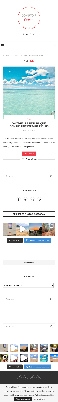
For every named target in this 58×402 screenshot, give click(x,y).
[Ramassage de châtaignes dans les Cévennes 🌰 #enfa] (54, 348)
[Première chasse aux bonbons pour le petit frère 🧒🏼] (4, 358)
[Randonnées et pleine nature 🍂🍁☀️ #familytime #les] (48, 229)
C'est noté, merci (23, 399)
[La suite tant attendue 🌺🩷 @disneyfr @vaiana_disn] (9, 229)
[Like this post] (23, 159)
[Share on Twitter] (29, 159)
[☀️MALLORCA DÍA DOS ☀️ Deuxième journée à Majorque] (44, 358)
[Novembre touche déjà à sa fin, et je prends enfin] (22, 229)
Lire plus (28, 154)
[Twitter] (27, 34)
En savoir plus (39, 399)
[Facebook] (23, 34)
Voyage (29, 119)
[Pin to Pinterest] (32, 159)
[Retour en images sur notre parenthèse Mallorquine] (14, 358)
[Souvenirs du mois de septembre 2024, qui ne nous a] (24, 358)
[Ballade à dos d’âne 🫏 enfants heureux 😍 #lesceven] (44, 348)
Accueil (6, 55)
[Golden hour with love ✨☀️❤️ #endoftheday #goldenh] (35, 229)
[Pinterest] (34, 34)
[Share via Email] (35, 159)
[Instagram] (30, 34)
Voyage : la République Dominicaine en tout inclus (29, 125)
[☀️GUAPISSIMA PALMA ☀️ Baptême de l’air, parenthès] (54, 358)
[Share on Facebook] (26, 159)
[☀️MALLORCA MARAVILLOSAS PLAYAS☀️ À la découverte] (34, 358)
